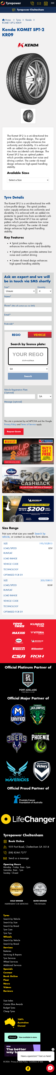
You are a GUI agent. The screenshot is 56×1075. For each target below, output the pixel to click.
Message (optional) (13, 401)
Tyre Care (7, 929)
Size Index (8, 1000)
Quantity (41, 287)
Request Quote (14, 431)
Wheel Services (10, 961)
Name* (7, 296)
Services (8, 947)
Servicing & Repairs (12, 954)
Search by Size (10, 922)
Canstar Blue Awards (13, 1004)
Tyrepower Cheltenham (30, 9)
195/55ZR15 (45, 543)
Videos (7, 987)
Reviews (8, 990)
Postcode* (9, 323)
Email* (7, 314)
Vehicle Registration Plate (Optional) (15, 391)
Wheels (7, 936)
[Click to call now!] (32, 3)
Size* (6, 287)
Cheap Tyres (9, 1011)
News (6, 983)
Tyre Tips (7, 933)
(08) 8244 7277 (18, 852)
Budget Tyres (9, 1007)
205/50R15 (46, 580)
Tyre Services (9, 958)
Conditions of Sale (36, 1062)
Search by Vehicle (11, 919)
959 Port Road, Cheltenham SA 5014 (29, 846)
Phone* (19, 305)
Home (8, 20)
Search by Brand (11, 926)
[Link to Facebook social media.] (28, 1068)
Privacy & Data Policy (19, 1062)
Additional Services (12, 965)
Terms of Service (28, 424)
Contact (7, 972)
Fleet (6, 979)
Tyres (6, 915)
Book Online (10, 976)
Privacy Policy (10, 424)
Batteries (7, 951)
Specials (8, 968)
